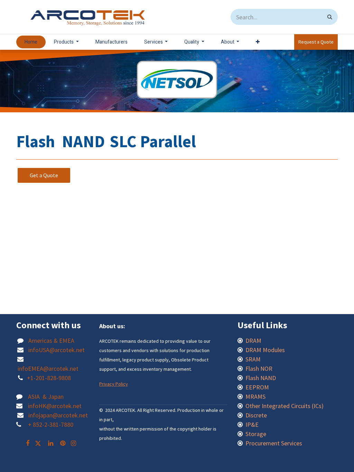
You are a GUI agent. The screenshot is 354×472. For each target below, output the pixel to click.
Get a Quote (44, 175)
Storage (255, 434)
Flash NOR (259, 368)
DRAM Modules (265, 350)
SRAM (253, 359)
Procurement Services (273, 443)
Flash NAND (260, 378)
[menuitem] (31, 42)
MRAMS (255, 396)
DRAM (254, 340)
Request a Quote (316, 42)
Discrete (256, 415)
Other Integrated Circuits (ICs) (284, 406)
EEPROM (257, 387)
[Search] (330, 17)
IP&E (251, 424)
